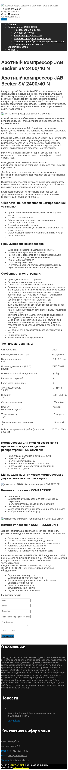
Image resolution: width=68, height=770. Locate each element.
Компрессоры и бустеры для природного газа (39, 41)
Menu (4, 19)
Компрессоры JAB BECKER (22, 27)
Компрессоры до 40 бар (27, 29)
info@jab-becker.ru (10, 11)
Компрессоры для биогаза (28, 44)
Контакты (13, 49)
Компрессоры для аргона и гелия (32, 38)
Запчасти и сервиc (18, 46)
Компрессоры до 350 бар (28, 35)
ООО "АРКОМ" (17, 765)
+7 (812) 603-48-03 (11, 9)
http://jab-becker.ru (19, 760)
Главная (12, 24)
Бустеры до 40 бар (24, 32)
